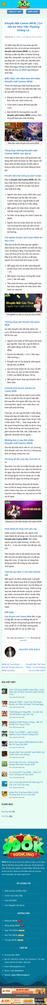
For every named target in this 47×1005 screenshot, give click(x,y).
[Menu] (4, 4)
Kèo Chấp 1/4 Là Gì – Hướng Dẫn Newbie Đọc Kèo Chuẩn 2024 (23, 763)
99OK (4, 862)
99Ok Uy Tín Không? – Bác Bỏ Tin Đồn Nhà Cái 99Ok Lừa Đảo (12, 667)
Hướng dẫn (7, 812)
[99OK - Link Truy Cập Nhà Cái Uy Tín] (23, 4)
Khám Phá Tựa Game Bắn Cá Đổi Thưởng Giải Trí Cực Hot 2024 (23, 793)
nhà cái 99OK (21, 70)
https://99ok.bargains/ (20, 975)
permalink (23, 640)
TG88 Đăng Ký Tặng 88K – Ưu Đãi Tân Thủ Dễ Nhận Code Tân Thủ (26, 713)
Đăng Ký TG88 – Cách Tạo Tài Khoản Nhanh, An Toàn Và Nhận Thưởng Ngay (26, 703)
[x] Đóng (39, 1000)
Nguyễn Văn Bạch (35, 37)
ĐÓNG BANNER (22, 996)
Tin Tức (27, 638)
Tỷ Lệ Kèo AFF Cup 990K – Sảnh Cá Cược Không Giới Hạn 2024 (25, 773)
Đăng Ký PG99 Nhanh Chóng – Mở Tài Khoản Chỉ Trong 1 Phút (26, 723)
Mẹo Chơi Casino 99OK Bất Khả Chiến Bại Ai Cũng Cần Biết (26, 743)
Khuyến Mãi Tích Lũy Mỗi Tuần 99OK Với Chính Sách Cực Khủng (27, 753)
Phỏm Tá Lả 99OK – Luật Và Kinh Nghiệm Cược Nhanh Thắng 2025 (23, 733)
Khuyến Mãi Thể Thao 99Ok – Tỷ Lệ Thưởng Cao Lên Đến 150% (35, 667)
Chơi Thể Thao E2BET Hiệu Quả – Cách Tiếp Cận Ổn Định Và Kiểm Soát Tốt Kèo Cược (26, 692)
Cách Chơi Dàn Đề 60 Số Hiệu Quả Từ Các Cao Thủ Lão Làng (26, 783)
